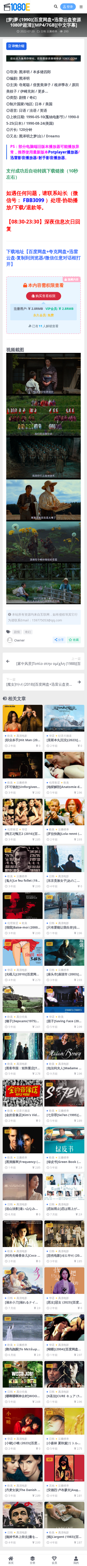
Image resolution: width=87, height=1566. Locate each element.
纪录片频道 (65, 736)
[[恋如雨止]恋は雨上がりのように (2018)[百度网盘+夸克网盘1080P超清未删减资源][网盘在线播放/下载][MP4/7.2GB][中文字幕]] (64, 1187)
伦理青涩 (54, 782)
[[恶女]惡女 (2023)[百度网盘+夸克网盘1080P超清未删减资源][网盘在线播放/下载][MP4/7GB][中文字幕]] (64, 1280)
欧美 (10, 736)
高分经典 (22, 1017)
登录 (70, 6)
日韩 (43, 31)
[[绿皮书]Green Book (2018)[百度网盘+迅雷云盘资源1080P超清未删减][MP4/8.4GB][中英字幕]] (64, 1140)
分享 (61, 639)
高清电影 (22, 736)
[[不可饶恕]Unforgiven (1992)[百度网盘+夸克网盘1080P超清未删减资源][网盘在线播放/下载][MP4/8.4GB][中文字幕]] (23, 765)
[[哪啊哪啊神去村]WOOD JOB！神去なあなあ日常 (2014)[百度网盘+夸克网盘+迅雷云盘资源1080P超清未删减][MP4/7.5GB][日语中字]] (23, 1374)
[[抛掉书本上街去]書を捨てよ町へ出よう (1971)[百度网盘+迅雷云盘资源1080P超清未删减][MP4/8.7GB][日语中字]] (23, 1515)
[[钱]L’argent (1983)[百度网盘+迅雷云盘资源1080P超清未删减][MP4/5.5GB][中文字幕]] (64, 1515)
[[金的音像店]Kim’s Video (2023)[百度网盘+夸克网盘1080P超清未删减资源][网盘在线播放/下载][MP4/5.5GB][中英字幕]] (23, 1093)
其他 (51, 1485)
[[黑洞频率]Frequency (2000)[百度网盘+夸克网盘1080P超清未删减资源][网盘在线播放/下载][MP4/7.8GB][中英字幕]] (23, 1140)
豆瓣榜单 (52, 31)
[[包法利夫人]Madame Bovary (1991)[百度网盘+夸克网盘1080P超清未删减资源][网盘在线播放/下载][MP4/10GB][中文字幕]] (64, 1046)
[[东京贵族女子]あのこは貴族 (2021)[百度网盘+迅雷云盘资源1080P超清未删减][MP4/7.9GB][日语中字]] (64, 859)
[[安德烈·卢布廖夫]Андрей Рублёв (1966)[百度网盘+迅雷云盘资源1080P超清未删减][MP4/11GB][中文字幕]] (64, 1468)
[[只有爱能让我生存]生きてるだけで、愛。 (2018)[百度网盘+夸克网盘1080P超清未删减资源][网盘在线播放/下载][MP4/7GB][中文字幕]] (64, 905)
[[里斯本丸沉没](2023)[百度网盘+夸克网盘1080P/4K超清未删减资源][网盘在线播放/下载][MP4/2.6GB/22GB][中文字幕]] (64, 718)
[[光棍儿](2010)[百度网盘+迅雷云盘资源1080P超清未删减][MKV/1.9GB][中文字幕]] (23, 952)
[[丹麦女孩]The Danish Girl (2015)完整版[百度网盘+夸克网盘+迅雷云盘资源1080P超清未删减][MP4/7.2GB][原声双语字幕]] (23, 1468)
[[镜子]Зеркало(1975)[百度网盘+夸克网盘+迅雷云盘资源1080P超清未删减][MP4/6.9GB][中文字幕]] (23, 999)
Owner (19, 640)
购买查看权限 (45, 296)
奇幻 (28, 632)
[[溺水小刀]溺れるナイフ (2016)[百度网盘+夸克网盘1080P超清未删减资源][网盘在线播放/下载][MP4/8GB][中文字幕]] (23, 1280)
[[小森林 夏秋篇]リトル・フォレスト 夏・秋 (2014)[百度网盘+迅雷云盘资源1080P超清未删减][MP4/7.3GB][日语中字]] (64, 1421)
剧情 (17, 632)
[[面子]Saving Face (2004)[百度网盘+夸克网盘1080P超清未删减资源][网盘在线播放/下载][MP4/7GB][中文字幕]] (64, 999)
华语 (51, 736)
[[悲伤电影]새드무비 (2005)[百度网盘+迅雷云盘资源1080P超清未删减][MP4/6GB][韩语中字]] (64, 1234)
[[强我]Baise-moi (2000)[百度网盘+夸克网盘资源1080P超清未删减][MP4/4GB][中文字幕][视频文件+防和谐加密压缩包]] (23, 905)
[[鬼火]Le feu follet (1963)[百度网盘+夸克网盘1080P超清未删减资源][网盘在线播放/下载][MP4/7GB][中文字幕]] (23, 859)
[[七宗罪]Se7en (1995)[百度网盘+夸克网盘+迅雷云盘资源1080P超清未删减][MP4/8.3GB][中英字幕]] (64, 1093)
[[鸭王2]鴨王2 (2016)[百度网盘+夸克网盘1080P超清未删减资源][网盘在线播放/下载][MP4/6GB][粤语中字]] (23, 812)
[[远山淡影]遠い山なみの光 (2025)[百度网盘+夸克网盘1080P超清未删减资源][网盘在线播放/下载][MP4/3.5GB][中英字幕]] (23, 1187)
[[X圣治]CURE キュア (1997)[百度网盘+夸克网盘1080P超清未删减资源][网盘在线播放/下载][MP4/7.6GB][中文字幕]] (64, 1374)
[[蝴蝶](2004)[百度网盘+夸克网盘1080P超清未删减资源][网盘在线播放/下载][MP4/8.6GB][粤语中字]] (64, 1327)
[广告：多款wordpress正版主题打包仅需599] (43, 60)
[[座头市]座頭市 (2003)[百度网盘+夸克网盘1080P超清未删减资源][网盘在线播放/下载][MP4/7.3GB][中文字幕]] (64, 952)
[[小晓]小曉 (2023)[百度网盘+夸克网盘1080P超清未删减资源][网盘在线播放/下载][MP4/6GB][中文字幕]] (23, 1421)
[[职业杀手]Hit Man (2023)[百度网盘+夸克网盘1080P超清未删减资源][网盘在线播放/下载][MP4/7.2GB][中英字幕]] (23, 718)
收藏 (76, 639)
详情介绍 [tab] (18, 46)
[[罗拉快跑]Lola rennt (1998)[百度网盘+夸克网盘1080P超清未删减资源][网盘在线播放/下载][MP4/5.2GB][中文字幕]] (64, 812)
